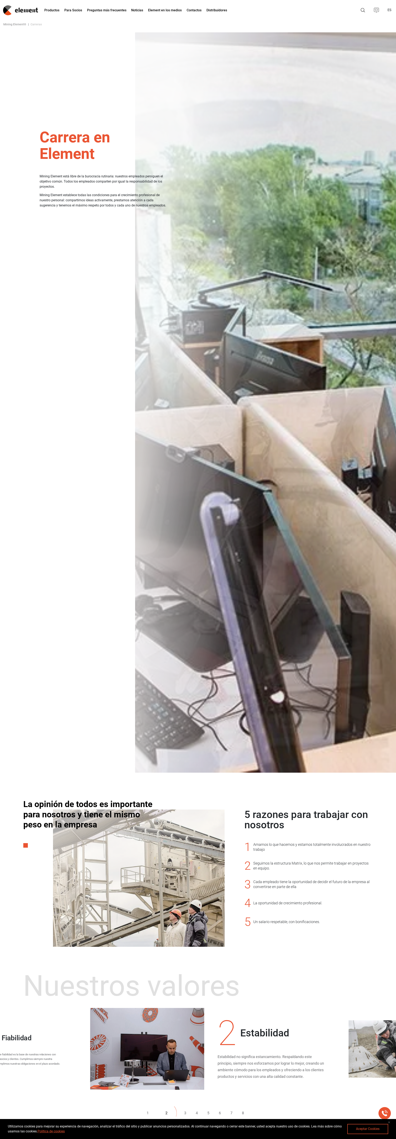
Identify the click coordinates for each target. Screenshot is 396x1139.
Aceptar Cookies (368, 1129)
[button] (376, 10)
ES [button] (390, 10)
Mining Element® (14, 24)
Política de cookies (51, 1131)
